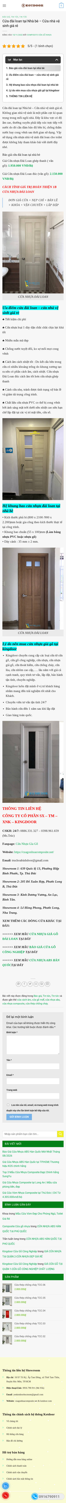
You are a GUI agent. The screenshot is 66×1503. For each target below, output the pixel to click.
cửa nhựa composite (13, 1003)
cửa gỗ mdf (38, 999)
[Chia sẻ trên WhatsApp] (18, 984)
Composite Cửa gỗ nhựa (16, 1226)
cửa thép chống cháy (37, 1003)
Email (10, 1075)
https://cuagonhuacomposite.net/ (33, 852)
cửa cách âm (24, 999)
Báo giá (6, 17)
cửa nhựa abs (52, 999)
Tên (9, 1060)
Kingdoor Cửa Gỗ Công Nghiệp (19, 1251)
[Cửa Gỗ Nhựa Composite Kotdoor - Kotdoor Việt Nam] (33, 5)
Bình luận (11, 1032)
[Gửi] (60, 1134)
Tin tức (14, 17)
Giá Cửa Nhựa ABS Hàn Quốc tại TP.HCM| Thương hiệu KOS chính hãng (30, 1164)
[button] (4, 5)
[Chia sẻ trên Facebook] (24, 984)
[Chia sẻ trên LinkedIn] (47, 984)
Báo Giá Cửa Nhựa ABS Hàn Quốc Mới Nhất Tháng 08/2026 (31, 1153)
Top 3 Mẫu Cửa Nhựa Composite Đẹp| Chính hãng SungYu (30, 1174)
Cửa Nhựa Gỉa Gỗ (27, 843)
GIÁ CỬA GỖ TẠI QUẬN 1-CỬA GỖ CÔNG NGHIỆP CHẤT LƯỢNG (32, 1266)
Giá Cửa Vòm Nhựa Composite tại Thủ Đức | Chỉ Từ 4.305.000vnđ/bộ (31, 1194)
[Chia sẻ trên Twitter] (30, 984)
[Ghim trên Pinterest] (41, 984)
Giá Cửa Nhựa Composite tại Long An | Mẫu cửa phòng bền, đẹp (29, 1184)
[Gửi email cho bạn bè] (36, 984)
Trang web (11, 1090)
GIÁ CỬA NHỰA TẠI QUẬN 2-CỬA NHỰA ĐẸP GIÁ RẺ (31, 1254)
